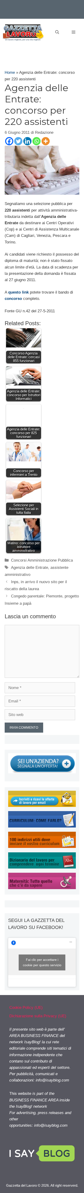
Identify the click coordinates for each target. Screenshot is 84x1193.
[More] (46, 141)
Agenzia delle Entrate (29, 567)
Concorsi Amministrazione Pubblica (42, 560)
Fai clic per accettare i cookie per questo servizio (42, 962)
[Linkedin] (27, 141)
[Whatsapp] (36, 141)
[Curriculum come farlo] (42, 826)
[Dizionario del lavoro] (42, 867)
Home (10, 72)
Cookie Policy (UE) (26, 1007)
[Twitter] (18, 141)
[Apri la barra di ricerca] (57, 32)
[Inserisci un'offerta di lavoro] (42, 772)
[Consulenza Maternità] (42, 888)
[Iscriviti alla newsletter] (42, 805)
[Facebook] (9, 141)
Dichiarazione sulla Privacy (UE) (37, 1016)
